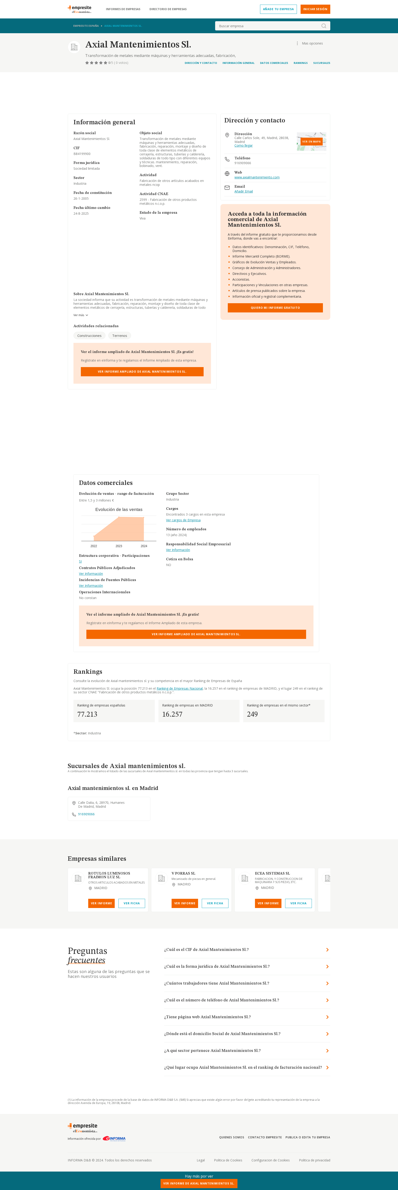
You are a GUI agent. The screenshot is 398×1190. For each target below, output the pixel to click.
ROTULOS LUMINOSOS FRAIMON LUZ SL (109, 875)
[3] (96, 63)
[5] (106, 63)
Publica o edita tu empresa (308, 1137)
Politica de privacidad (314, 1160)
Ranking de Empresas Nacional (180, 688)
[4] (101, 63)
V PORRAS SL (183, 873)
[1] (87, 63)
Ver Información (91, 574)
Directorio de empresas (168, 9)
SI (80, 562)
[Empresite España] (81, 9)
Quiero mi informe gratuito (275, 308)
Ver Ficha (132, 903)
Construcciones (89, 335)
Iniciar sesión (315, 9)
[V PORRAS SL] (161, 878)
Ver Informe (101, 903)
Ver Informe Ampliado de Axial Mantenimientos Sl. (142, 372)
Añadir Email (243, 191)
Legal (201, 1160)
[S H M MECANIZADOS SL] (328, 878)
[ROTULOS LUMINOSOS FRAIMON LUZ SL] (78, 878)
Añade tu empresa (278, 9)
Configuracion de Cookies (271, 1160)
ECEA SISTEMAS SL (272, 873)
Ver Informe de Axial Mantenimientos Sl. (199, 1183)
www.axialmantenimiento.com (257, 177)
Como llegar (243, 146)
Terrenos (119, 335)
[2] (92, 63)
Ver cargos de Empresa (183, 520)
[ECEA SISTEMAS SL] (244, 878)
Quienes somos (231, 1137)
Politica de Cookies (228, 1160)
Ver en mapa (311, 141)
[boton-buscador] (324, 25)
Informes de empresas (123, 9)
